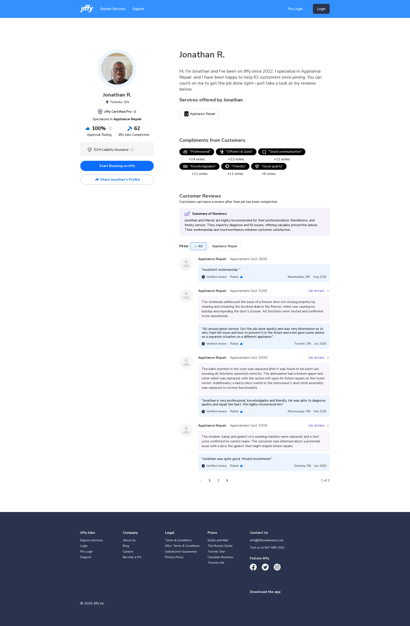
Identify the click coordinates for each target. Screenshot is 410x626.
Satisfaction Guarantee (181, 552)
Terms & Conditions (178, 540)
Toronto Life (216, 563)
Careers (128, 552)
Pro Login (295, 9)
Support (138, 9)
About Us (129, 540)
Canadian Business (220, 557)
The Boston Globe (220, 546)
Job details (316, 291)
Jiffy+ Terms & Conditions (182, 546)
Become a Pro (132, 557)
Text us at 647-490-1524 (267, 548)
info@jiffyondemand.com (266, 540)
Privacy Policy (174, 557)
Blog (126, 546)
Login (321, 9)
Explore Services (113, 9)
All (200, 246)
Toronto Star (216, 552)
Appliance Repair (224, 246)
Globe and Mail (218, 540)
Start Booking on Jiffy (117, 166)
